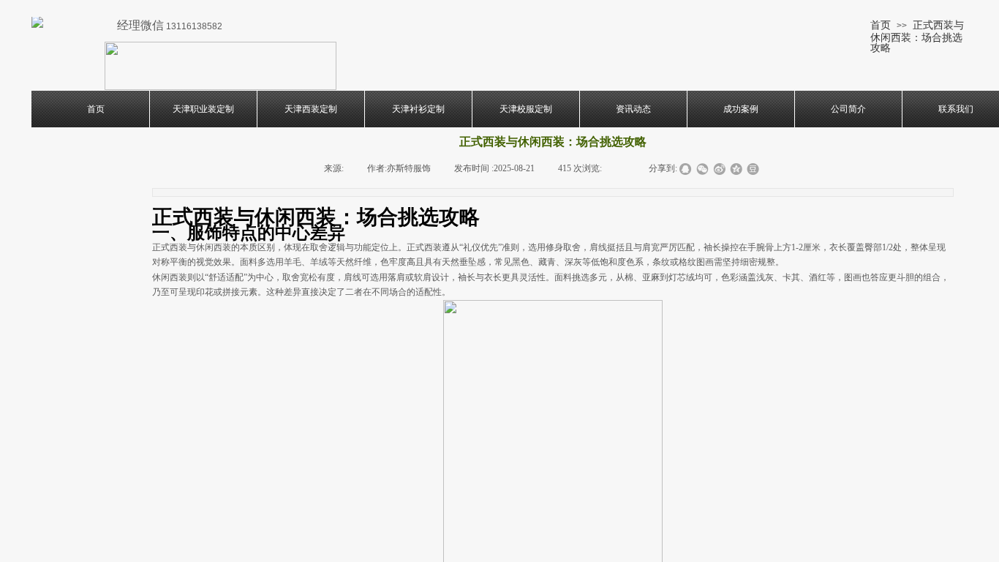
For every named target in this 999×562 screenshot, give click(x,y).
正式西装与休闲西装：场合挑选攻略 (917, 36)
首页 (880, 25)
